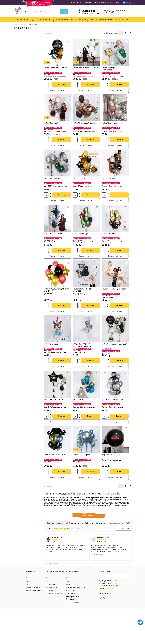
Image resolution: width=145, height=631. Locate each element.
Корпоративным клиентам (100, 20)
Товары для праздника (65, 20)
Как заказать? (87, 2)
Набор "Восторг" (79, 178)
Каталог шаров (22, 20)
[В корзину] (61, 84)
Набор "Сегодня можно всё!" (55, 68)
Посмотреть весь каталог (54, 593)
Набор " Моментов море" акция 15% (85, 69)
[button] (46, 563)
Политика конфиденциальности (75, 587)
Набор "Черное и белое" (53, 399)
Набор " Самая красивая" (112, 123)
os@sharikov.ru (71, 599)
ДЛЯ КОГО (35, 20)
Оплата (95, 2)
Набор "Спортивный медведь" (85, 123)
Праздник (47, 20)
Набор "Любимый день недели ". (115, 289)
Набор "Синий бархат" (81, 455)
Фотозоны (82, 20)
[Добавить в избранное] (68, 41)
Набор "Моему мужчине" (83, 234)
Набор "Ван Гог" (79, 399)
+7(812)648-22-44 (109, 581)
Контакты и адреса (114, 2)
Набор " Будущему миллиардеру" (109, 69)
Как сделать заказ (71, 575)
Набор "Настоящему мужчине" (114, 344)
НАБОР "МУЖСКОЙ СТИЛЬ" (55, 455)
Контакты (29, 584)
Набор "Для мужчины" (111, 234)
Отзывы (78, 2)
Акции (48, 581)
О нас (73, 2)
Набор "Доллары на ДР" (53, 178)
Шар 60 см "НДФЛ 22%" (111, 455)
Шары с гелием (50, 575)
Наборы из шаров (51, 587)
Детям (48, 578)
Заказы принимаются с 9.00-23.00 (91, 12)
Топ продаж (49, 590)
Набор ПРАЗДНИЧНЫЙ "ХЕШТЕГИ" (82, 290)
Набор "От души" (108, 178)
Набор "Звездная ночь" (53, 234)
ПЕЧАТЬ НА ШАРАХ (122, 20)
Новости (28, 581)
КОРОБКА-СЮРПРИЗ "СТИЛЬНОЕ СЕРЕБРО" (82, 345)
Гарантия (68, 584)
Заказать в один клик (57, 90)
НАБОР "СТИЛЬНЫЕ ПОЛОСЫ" (114, 399)
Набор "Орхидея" (51, 123)
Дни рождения (50, 584)
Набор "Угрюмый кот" (52, 344)
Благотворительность (33, 587)
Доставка (102, 2)
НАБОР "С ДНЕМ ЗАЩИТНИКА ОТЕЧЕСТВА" (56, 290)
